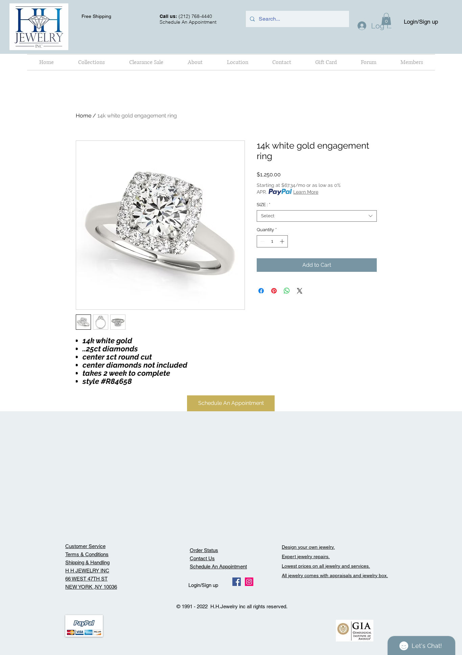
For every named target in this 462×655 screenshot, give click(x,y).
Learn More (305, 192)
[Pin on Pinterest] (274, 291)
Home (83, 115)
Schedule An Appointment (218, 566)
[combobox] (317, 216)
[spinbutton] (272, 241)
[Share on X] (300, 291)
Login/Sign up (421, 21)
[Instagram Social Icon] (249, 581)
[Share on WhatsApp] (287, 291)
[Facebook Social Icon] (236, 581)
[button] (91, 62)
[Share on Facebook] (261, 291)
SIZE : (263, 204)
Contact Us (202, 558)
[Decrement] (262, 241)
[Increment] (283, 241)
